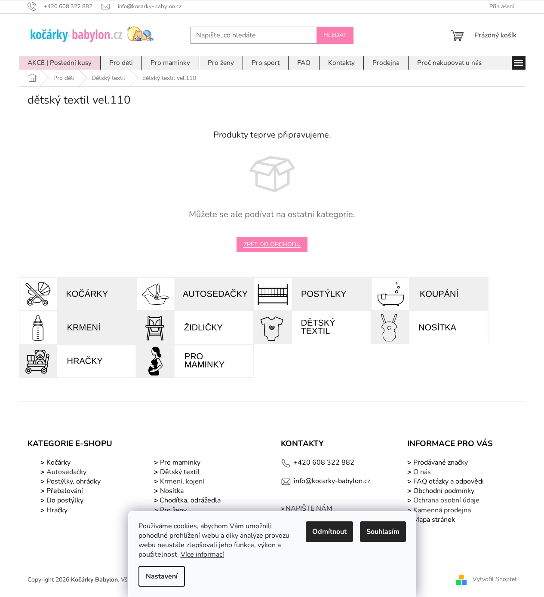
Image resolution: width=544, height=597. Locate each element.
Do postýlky (64, 500)
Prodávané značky (440, 462)
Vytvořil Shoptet (495, 579)
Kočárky (58, 462)
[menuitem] (59, 63)
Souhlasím (383, 531)
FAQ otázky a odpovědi (448, 481)
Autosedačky (66, 472)
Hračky (57, 510)
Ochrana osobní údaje (446, 500)
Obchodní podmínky (443, 491)
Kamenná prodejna (442, 510)
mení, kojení (181, 481)
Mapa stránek (434, 519)
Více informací (202, 554)
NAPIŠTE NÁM (309, 508)
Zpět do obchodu (272, 244)
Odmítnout (329, 531)
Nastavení (162, 576)
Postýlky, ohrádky (73, 481)
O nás (422, 472)
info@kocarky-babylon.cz (332, 481)
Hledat (335, 35)
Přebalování (64, 491)
